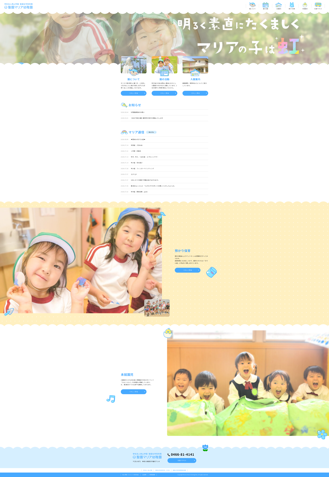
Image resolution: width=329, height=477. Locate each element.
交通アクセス (318, 9)
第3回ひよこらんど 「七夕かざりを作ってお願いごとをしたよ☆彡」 (153, 186)
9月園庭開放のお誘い (138, 112)
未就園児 (304, 9)
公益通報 (144, 474)
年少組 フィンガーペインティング (142, 169)
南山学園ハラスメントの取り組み (130, 474)
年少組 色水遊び (136, 163)
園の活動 (265, 9)
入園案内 (278, 9)
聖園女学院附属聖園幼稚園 (179, 470)
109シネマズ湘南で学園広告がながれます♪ (145, 180)
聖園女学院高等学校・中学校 (162, 470)
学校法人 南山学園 (147, 470)
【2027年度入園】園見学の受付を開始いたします (147, 118)
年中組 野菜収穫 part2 (139, 192)
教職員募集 (152, 474)
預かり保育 (292, 9)
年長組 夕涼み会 (136, 145)
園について (252, 9)
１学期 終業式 (136, 151)
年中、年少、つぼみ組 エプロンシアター (144, 157)
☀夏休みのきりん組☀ (138, 139)
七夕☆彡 (134, 174)
